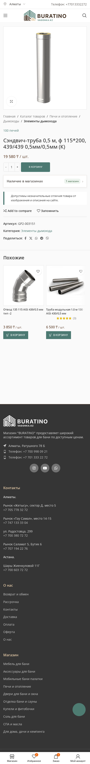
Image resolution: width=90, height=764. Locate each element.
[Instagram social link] (34, 468)
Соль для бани (14, 716)
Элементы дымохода (40, 121)
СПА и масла (12, 724)
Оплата (8, 624)
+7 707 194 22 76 (15, 548)
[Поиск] (84, 15)
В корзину (35, 167)
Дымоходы (11, 121)
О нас (7, 639)
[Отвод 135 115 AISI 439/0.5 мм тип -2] (23, 285)
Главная (9, 116)
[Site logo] (45, 15)
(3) (74, 318)
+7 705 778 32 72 (15, 510)
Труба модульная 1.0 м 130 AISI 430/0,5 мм (64, 311)
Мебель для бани (16, 664)
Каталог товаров (32, 116)
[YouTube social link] (45, 468)
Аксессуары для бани (19, 671)
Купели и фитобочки (18, 709)
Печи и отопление (63, 116)
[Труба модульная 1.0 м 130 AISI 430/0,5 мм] (66, 285)
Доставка (10, 617)
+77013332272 (76, 4)
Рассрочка (11, 602)
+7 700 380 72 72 (15, 535)
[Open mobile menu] (5, 15)
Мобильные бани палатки (23, 679)
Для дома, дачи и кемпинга (24, 731)
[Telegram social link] (42, 238)
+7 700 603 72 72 (15, 570)
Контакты (10, 609)
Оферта (9, 632)
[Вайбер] (47, 238)
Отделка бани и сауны (20, 701)
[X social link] (31, 238)
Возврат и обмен (16, 594)
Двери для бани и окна (20, 694)
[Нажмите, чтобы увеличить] (11, 101)
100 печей (11, 130)
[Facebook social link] (25, 238)
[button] (15, 335)
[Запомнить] (38, 271)
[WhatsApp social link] (36, 238)
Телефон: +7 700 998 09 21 (28, 451)
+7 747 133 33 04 (15, 523)
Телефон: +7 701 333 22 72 (28, 457)
